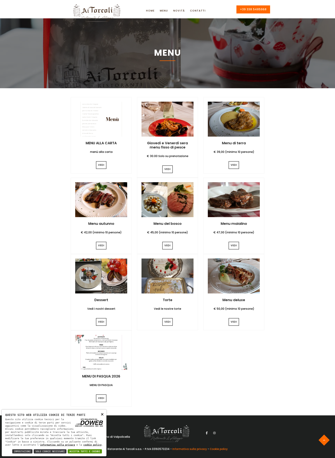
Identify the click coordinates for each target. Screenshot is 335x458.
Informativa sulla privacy (189, 449)
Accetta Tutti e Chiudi (84, 451)
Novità (179, 10)
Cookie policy (219, 449)
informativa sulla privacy (57, 445)
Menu (164, 10)
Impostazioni (22, 451)
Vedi (101, 165)
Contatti (198, 10)
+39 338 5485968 (253, 9)
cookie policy (92, 445)
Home (150, 10)
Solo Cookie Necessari (50, 451)
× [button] (102, 414)
